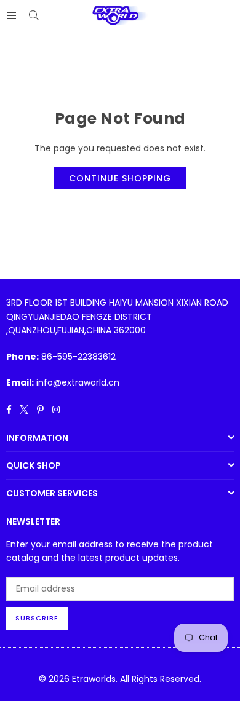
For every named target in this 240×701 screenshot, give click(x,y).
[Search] (34, 15)
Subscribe (36, 618)
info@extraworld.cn (77, 382)
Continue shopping (120, 178)
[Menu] (12, 15)
